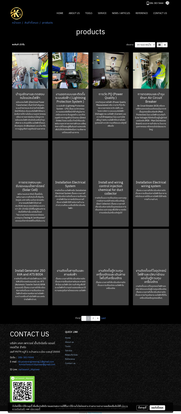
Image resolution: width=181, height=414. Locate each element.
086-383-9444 (26, 357)
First (78, 318)
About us (69, 342)
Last (103, 318)
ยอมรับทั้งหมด (157, 407)
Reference (70, 359)
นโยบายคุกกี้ (35, 409)
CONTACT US (160, 13)
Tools (68, 346)
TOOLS (88, 13)
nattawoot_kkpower (29, 369)
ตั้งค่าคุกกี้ (142, 407)
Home (68, 338)
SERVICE (102, 13)
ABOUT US (74, 13)
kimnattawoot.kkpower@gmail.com (37, 365)
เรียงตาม (130, 44)
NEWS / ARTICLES (121, 13)
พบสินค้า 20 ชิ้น (18, 44)
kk (19, 362)
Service (68, 350)
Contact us (70, 363)
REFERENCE (142, 13)
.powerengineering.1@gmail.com (37, 362)
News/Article (71, 355)
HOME (60, 13)
